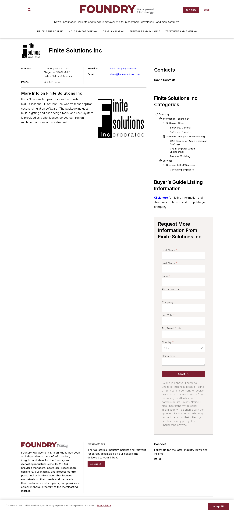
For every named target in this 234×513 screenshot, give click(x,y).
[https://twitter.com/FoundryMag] (160, 459)
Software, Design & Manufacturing (185, 136)
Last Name (169, 263)
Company (168, 302)
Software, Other (175, 123)
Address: (26, 68)
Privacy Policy (104, 505)
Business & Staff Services (180, 165)
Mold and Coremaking (83, 31)
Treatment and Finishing (181, 31)
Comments (168, 356)
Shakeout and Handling (145, 31)
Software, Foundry (180, 132)
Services (168, 160)
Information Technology (176, 118)
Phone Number (171, 289)
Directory (164, 114)
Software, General (180, 127)
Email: (91, 74)
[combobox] (183, 348)
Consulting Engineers (182, 169)
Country (168, 342)
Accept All (218, 506)
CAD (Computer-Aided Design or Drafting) (188, 143)
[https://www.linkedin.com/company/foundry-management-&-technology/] (155, 459)
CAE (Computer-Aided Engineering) (182, 150)
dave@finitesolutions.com (125, 74)
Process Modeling (180, 156)
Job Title (168, 315)
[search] (29, 10)
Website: (93, 68)
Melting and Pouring (50, 31)
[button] (23, 10)
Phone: (25, 81)
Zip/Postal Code (171, 328)
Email (166, 276)
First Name (169, 250)
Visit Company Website (123, 68)
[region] (117, 506)
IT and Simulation (113, 31)
